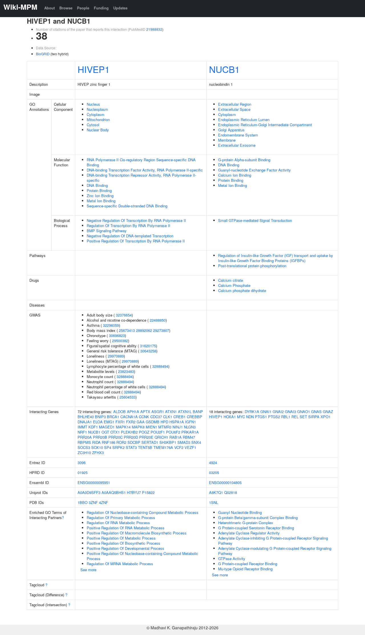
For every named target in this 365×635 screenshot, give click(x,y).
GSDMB (152, 421)
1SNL (213, 502)
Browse (65, 8)
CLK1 (167, 416)
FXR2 (130, 421)
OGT (105, 432)
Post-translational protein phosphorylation (252, 265)
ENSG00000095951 (94, 482)
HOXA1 (230, 416)
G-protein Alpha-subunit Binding (244, 159)
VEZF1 (190, 447)
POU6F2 (173, 432)
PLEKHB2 (129, 432)
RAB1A (175, 437)
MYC (241, 416)
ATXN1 (171, 411)
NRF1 (82, 432)
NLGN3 (190, 427)
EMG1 (109, 421)
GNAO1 (303, 411)
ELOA (98, 421)
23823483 (126, 371)
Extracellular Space (234, 109)
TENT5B (145, 447)
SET (303, 416)
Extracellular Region (234, 104)
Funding (101, 8)
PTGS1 (261, 416)
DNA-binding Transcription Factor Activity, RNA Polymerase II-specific (145, 170)
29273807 (161, 330)
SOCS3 (84, 447)
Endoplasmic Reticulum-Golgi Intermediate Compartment (265, 124)
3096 (82, 462)
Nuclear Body (98, 129)
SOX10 (97, 447)
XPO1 (325, 416)
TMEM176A (163, 447)
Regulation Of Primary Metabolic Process (121, 517)
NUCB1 (224, 68)
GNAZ (328, 411)
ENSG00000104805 (225, 482)
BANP (198, 411)
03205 (214, 472)
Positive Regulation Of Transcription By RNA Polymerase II (136, 241)
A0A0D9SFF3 (89, 492)
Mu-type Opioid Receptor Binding (245, 568)
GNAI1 (265, 411)
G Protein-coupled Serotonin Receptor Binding (256, 527)
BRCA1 (113, 416)
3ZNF (93, 502)
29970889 (116, 356)
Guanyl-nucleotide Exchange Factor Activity (254, 170)
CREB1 (179, 416)
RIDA (96, 442)
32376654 (124, 315)
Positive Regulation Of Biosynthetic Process (123, 543)
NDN (250, 416)
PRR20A (85, 437)
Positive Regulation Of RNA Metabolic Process (126, 527)
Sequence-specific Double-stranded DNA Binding (127, 206)
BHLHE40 (86, 416)
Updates (120, 8)
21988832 (154, 29)
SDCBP (133, 442)
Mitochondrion (98, 119)
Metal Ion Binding (101, 200)
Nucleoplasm (97, 109)
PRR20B (100, 437)
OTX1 (115, 432)
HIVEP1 (94, 68)
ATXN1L (185, 411)
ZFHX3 (98, 452)
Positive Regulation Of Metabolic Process (121, 538)
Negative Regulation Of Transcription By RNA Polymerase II (136, 220)
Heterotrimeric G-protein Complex (245, 522)
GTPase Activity (231, 558)
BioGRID (43, 53)
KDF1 (93, 427)
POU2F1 (158, 432)
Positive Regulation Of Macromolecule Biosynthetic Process (136, 533)
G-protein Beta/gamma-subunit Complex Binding (258, 517)
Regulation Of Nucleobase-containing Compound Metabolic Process (142, 512)
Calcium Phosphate (234, 285)
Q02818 (230, 492)
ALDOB (119, 411)
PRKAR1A (190, 432)
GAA (141, 421)
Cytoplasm (95, 114)
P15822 (148, 492)
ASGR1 (157, 411)
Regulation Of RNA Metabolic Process (118, 522)
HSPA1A (176, 421)
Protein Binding (99, 190)
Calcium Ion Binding (234, 175)
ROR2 (121, 442)
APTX (145, 411)
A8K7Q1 (216, 492)
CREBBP (194, 416)
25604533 (127, 397)
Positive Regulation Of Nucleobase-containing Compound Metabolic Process (142, 556)
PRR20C (115, 437)
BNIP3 (100, 416)
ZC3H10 (84, 452)
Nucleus (93, 104)
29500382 (120, 340)
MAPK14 (123, 427)
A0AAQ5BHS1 (114, 492)
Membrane (227, 140)
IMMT (82, 427)
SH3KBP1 (167, 442)
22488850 (158, 320)
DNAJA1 (85, 421)
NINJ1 (178, 427)
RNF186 (108, 442)
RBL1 (285, 416)
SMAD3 (183, 442)
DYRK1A (252, 411)
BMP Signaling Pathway (107, 230)
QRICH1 (161, 437)
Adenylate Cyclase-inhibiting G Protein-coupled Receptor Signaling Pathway (273, 540)
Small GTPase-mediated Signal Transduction (255, 220)
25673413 (127, 330)
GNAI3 (290, 411)
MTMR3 (164, 427)
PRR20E (146, 437)
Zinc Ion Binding (100, 195)
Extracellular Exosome (237, 145)
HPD (164, 421)
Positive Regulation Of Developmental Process (125, 548)
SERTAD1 (149, 442)
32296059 (111, 325)
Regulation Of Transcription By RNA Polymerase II (128, 225)
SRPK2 (118, 447)
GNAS (316, 411)
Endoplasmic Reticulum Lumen (243, 119)
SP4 (107, 447)
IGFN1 (190, 421)
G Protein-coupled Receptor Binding (247, 563)
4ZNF (103, 502)
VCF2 (178, 447)
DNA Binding (97, 185)
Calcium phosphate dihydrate (242, 290)
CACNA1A (129, 416)
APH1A (133, 411)
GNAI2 (278, 411)
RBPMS (84, 442)
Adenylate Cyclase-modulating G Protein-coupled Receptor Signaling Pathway (274, 551)
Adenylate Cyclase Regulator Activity (249, 533)
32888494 (160, 366)
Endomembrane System (238, 135)
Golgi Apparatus (231, 129)
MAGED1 (107, 427)
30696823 (117, 335)
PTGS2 (274, 416)
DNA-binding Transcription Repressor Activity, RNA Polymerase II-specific (141, 177)
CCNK (144, 416)
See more (88, 569)
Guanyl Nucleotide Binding (240, 512)
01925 (83, 472)
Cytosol (93, 124)
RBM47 (189, 437)
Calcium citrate (230, 280)
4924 (213, 462)
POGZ (144, 432)
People (83, 8)
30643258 (148, 351)
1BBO (83, 502)
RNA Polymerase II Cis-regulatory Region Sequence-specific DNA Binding (141, 162)
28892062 (144, 330)
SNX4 (196, 442)
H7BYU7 (134, 492)
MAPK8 (138, 427)
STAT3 (131, 447)
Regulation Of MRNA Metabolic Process (120, 563)
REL (295, 416)
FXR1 (120, 421)
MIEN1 (151, 427)
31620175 (148, 345)
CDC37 (156, 416)
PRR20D (131, 437)
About (49, 8)
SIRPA (313, 416)
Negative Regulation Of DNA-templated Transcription (130, 235)
